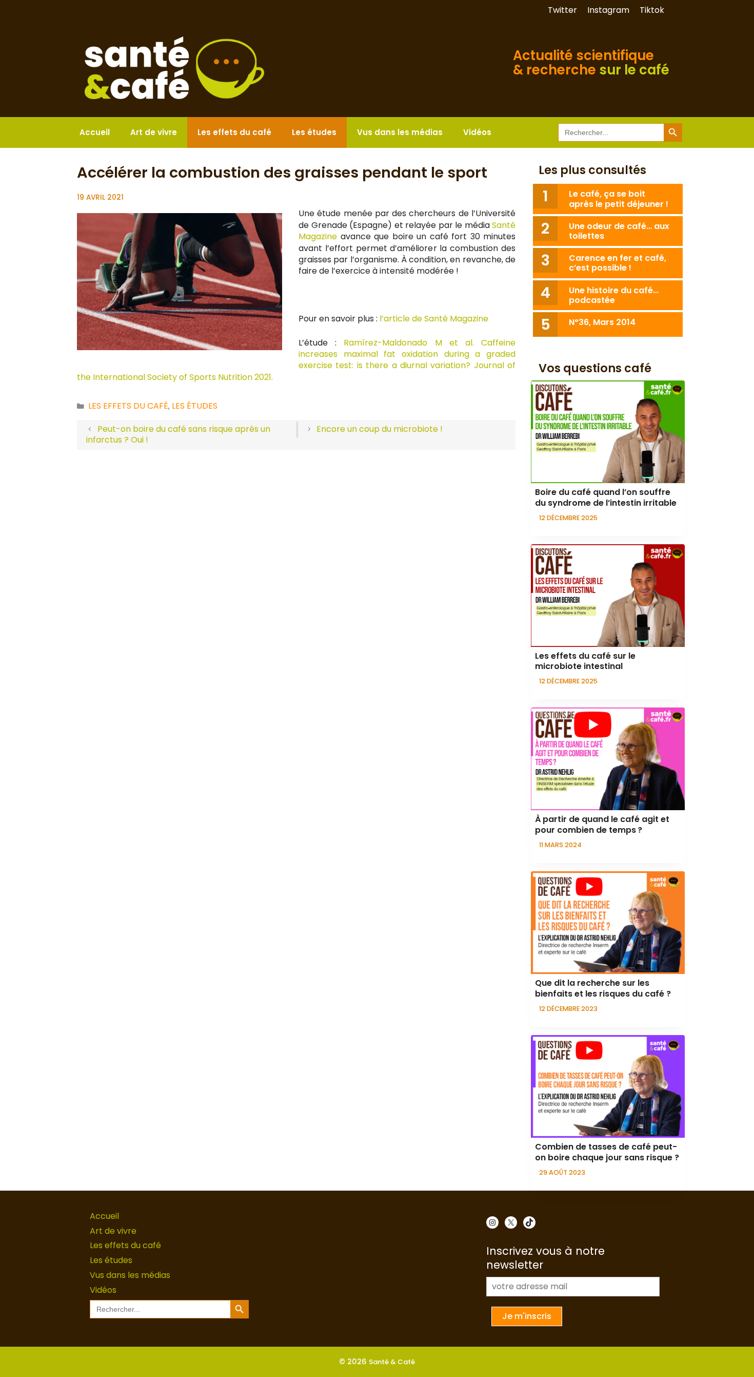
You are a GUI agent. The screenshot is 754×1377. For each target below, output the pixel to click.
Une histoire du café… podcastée (614, 295)
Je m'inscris (526, 1316)
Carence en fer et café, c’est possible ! (617, 263)
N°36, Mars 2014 (602, 322)
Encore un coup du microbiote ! (379, 429)
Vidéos (477, 132)
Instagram (608, 10)
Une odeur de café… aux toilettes (619, 231)
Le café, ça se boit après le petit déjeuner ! (618, 198)
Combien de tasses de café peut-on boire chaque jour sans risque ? (607, 1152)
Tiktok (652, 10)
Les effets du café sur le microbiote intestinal (585, 661)
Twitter (562, 10)
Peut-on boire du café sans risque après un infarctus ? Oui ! (178, 434)
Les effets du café (234, 132)
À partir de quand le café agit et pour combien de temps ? (602, 824)
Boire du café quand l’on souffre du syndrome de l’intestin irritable (606, 497)
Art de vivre (153, 132)
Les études (314, 132)
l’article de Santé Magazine (434, 318)
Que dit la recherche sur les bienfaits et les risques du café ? (603, 988)
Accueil (95, 132)
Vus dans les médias (400, 132)
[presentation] (608, 431)
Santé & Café (392, 1362)
